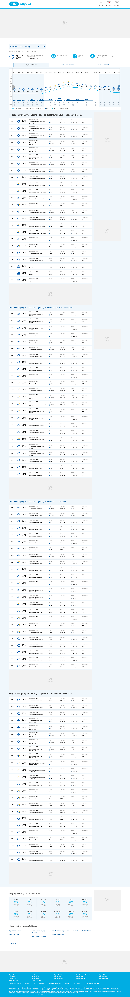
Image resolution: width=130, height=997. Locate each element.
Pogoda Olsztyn (103, 976)
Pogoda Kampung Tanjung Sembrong (38, 931)
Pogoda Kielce (12, 976)
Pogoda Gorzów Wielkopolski (83, 974)
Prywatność (42, 983)
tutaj (42, 994)
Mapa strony (77, 983)
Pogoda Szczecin (80, 978)
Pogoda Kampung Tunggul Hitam (60, 931)
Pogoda (25, 4)
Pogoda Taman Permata (15, 931)
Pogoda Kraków (35, 976)
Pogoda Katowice (103, 974)
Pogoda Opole (12, 978)
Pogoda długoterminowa (67, 65)
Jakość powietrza (62, 4)
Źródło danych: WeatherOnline (91, 983)
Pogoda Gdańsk (58, 974)
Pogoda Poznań (35, 978)
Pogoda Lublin (57, 976)
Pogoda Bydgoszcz (36, 974)
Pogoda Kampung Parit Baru (39, 936)
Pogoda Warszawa (103, 978)
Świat (51, 4)
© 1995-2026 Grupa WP (15, 983)
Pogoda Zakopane (36, 980)
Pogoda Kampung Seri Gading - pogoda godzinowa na (32, 501)
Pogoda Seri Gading (14, 934)
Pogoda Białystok (13, 974)
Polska (36, 4)
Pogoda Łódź (79, 976)
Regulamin (67, 983)
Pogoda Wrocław (13, 980)
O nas (34, 983)
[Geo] (44, 46)
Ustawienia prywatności (55, 983)
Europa (44, 4)
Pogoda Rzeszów (58, 978)
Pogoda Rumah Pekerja (58, 934)
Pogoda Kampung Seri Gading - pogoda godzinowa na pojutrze (35, 308)
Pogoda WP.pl (12, 40)
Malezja (21, 40)
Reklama (26, 983)
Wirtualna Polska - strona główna (14, 4)
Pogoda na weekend (103, 65)
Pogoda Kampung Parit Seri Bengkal (82, 931)
